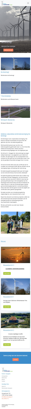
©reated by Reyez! (5, 404)
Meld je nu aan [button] (8, 50)
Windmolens (4, 378)
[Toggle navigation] (28, 3)
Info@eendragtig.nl (7, 397)
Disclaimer (3, 406)
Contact (15, 359)
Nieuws (3, 379)
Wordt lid (3, 386)
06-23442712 (5, 398)
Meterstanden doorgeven (7, 388)
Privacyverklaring (5, 405)
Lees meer (7, 273)
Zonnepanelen (4, 376)
